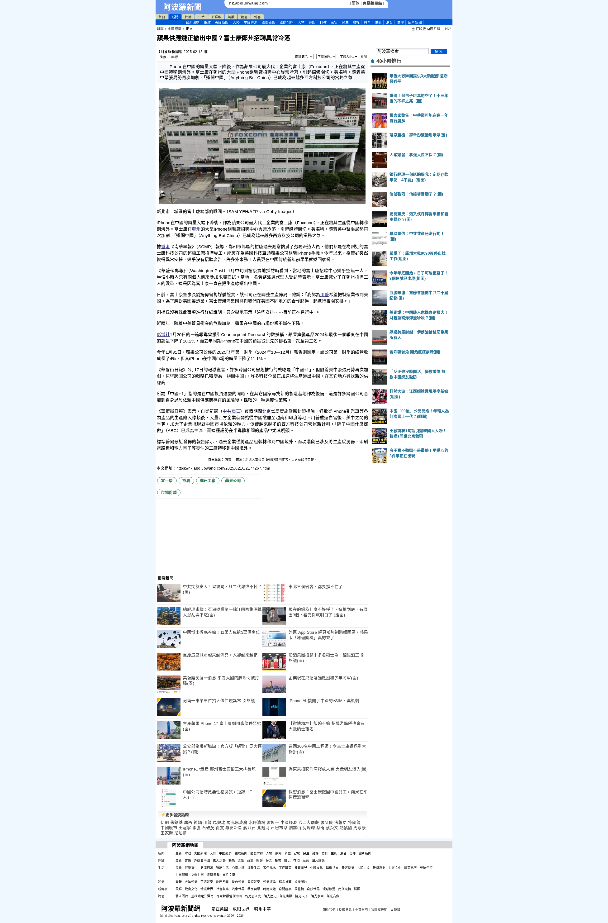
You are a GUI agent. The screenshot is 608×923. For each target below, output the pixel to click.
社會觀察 (222, 889)
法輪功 (340, 822)
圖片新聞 (365, 853)
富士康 (167, 481)
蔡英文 (332, 828)
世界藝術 (182, 874)
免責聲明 (361, 909)
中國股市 (169, 828)
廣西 (188, 822)
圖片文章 (229, 874)
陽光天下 (301, 896)
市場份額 (169, 492)
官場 (334, 22)
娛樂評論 (269, 882)
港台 (389, 22)
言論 (188, 860)
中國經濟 (251, 22)
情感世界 (206, 889)
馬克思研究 (253, 896)
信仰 (400, 22)
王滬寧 (185, 828)
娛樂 (231, 17)
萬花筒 (299, 889)
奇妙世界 (313, 889)
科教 (323, 22)
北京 (266, 411)
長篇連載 (213, 874)
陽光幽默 (286, 896)
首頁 (162, 17)
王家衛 (167, 833)
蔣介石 (249, 828)
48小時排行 (388, 61)
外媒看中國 (202, 860)
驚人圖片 (182, 896)
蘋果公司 (233, 481)
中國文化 (316, 867)
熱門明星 (222, 882)
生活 (201, 17)
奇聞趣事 (285, 889)
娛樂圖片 (300, 882)
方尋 (229, 459)
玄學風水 (269, 867)
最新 (193, 22)
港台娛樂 (238, 882)
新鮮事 (216, 17)
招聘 (186, 481)
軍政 (207, 22)
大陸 (236, 22)
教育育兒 (300, 867)
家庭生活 (222, 867)
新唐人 (250, 459)
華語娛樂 (206, 882)
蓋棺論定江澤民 (202, 896)
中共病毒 (231, 411)
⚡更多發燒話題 (175, 815)
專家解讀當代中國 (229, 896)
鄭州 (196, 229)
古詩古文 (363, 867)
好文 (269, 860)
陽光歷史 (270, 896)
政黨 (250, 860)
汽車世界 (238, 889)
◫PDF (446, 29)
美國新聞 (222, 22)
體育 (367, 22)
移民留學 (253, 889)
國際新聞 (269, 22)
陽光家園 (317, 896)
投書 (278, 860)
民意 (306, 860)
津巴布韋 (279, 828)
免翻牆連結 (372, 3)
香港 (165, 246)
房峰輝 (309, 828)
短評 (259, 860)
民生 (345, 22)
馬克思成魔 (237, 822)
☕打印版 (418, 29)
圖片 (415, 22)
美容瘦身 (348, 867)
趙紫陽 (346, 828)
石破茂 (208, 828)
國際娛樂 (253, 882)
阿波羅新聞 (182, 7)
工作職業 (285, 867)
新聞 (175, 17)
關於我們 (329, 909)
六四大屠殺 (308, 822)
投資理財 (379, 867)
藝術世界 (332, 867)
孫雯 (220, 828)
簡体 (356, 3)
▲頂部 (395, 909)
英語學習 (426, 867)
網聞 (312, 22)
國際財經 (287, 22)
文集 (241, 860)
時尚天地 (269, 889)
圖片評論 (318, 860)
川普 (324, 294)
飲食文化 (191, 889)
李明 (174, 57)
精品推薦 (285, 882)
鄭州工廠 (208, 481)
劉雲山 (295, 828)
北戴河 (263, 828)
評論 (188, 17)
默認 (364, 56)
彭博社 (163, 334)
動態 (231, 860)
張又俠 (326, 822)
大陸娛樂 (191, 882)
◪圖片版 (434, 29)
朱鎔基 (176, 822)
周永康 (359, 828)
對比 (287, 860)
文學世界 (197, 874)
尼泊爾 (180, 833)
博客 (257, 17)
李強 (196, 828)
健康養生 (191, 867)
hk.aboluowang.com (248, 3)
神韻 (198, 822)
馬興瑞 (219, 822)
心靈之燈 (238, 867)
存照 (296, 860)
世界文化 (395, 867)
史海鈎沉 (206, 867)
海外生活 (253, 867)
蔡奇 (320, 828)
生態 (378, 22)
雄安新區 (233, 828)
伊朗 (165, 822)
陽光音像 (333, 896)
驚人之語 (219, 860)
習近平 (273, 822)
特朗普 (354, 822)
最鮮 (179, 889)
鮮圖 (357, 889)
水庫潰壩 (257, 822)
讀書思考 (410, 867)
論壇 (244, 17)
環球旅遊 (329, 889)
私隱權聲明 (379, 909)
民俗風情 (344, 889)
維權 (356, 22)
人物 (301, 22)
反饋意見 (345, 909)
